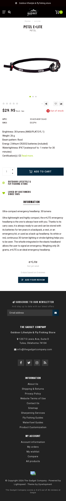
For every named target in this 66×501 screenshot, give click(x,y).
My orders (33, 447)
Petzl (33, 30)
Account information (33, 442)
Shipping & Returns (33, 389)
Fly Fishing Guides (33, 417)
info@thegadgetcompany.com (34, 349)
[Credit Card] (33, 473)
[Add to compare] (61, 103)
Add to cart (42, 171)
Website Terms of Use (33, 398)
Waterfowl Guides (33, 422)
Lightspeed (20, 484)
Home (28, 21)
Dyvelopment (45, 484)
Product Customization (33, 427)
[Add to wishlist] (55, 103)
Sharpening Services (33, 413)
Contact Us (33, 403)
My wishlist (33, 451)
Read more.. (28, 155)
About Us (33, 384)
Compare (33, 456)
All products (33, 461)
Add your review (34, 280)
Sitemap (33, 408)
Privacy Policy (33, 393)
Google (33, 492)
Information (31, 202)
